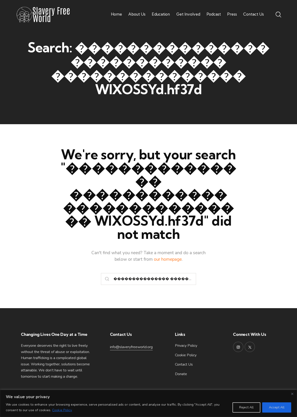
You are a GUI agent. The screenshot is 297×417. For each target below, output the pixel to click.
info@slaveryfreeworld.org (131, 347)
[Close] (292, 394)
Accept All (276, 407)
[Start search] (107, 279)
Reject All (246, 407)
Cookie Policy (62, 410)
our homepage (168, 259)
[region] (148, 403)
